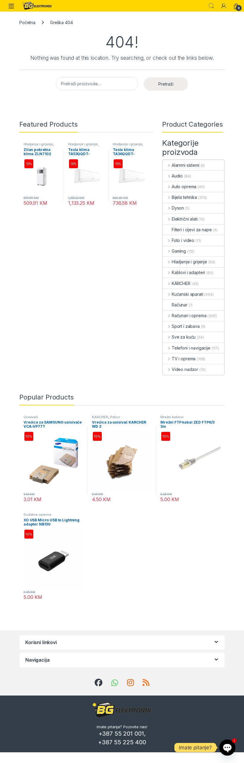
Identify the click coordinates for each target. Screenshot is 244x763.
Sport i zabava (186, 326)
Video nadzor (185, 369)
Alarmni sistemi (185, 165)
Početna (27, 22)
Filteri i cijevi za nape (192, 229)
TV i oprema (183, 358)
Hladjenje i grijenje (38, 144)
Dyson (178, 207)
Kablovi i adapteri (188, 272)
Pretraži (165, 83)
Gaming (179, 251)
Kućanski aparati (187, 294)
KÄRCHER (181, 283)
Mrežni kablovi (172, 417)
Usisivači (31, 417)
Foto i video (183, 240)
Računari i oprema (189, 315)
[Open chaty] (227, 748)
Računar (179, 304)
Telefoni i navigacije (191, 347)
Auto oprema (184, 186)
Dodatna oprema (37, 514)
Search (211, 6)
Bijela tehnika (184, 197)
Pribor (115, 417)
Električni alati (185, 218)
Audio (177, 175)
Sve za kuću (183, 336)
